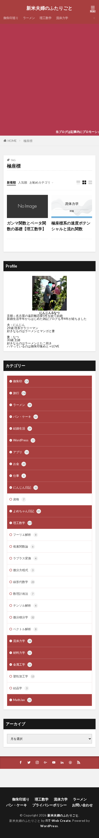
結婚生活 (22, 428)
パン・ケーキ (25, 416)
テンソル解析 (24, 605)
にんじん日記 (25, 487)
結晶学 (20, 688)
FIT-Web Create (58, 820)
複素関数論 (23, 546)
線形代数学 (23, 582)
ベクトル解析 (24, 629)
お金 (19, 464)
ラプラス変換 (24, 558)
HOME (12, 141)
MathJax (22, 700)
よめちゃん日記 (26, 511)
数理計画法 (23, 593)
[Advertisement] (49, 76)
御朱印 (21, 381)
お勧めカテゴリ (39, 182)
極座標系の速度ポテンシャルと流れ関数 (70, 226)
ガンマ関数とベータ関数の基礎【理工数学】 (26, 226)
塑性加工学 (23, 676)
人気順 (22, 182)
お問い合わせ (82, 805)
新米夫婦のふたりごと (49, 8)
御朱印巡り (10, 18)
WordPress (23, 440)
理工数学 (46, 18)
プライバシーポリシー (49, 805)
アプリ (20, 452)
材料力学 (22, 652)
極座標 (27, 141)
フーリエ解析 (24, 534)
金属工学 (22, 664)
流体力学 (62, 18)
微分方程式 (23, 570)
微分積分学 (23, 617)
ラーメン (29, 18)
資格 (18, 499)
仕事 (18, 475)
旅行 (19, 393)
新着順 (11, 182)
